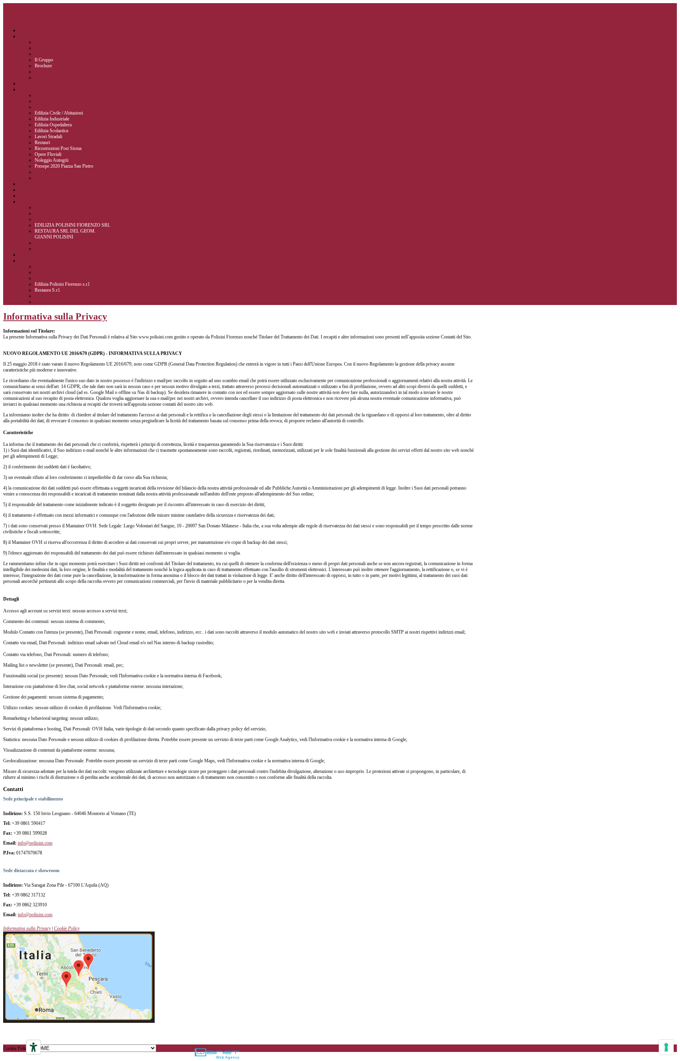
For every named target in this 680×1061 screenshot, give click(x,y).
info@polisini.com (35, 843)
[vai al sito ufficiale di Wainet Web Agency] (217, 1054)
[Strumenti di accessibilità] (33, 1047)
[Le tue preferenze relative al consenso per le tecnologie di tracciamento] (666, 1047)
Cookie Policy (66, 928)
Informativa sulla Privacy (55, 316)
